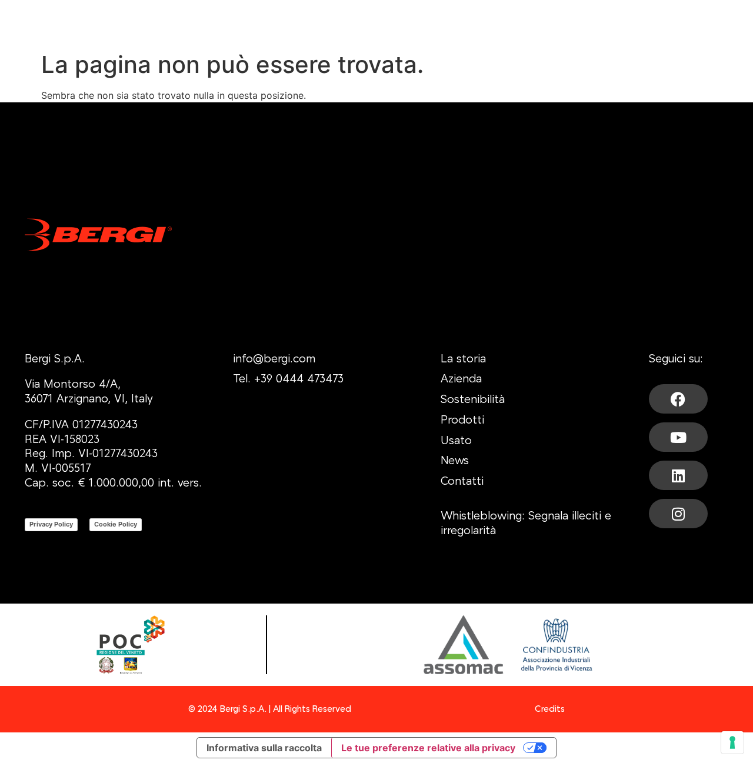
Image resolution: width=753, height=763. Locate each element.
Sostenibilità (473, 400)
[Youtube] (678, 437)
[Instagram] (678, 513)
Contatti (462, 482)
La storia (463, 359)
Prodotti (462, 421)
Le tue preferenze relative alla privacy (428, 748)
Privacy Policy (51, 524)
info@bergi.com (274, 359)
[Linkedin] (678, 475)
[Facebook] (678, 399)
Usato (456, 441)
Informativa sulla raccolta (264, 748)
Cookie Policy (115, 524)
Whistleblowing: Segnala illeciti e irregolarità (526, 523)
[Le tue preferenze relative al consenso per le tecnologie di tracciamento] (732, 742)
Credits (550, 709)
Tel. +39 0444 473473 (288, 379)
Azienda (461, 379)
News (455, 461)
